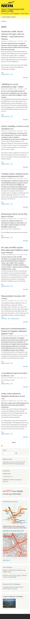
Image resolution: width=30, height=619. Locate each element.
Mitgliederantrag (20, 463)
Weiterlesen (25, 77)
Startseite (3, 21)
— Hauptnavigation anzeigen (8, 17)
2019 (11, 74)
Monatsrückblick (15, 318)
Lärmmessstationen (16, 575)
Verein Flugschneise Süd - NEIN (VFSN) (13, 10)
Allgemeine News (5, 74)
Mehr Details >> (7, 560)
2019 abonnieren (1, 446)
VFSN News (4, 318)
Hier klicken (14, 588)
